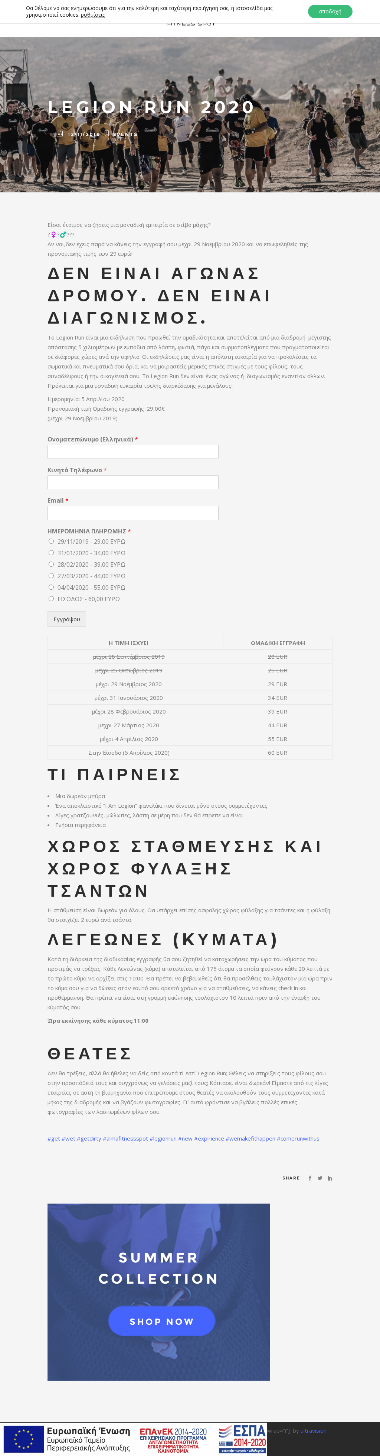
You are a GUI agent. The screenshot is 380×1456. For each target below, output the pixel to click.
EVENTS (125, 134)
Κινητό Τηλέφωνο (77, 470)
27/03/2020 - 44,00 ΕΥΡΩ (91, 576)
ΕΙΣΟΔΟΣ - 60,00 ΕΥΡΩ (89, 599)
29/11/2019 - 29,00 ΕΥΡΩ (91, 541)
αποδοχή (330, 11)
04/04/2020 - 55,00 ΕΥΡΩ (91, 587)
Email (58, 500)
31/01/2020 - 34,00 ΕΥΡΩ (91, 553)
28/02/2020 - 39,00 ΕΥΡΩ (91, 564)
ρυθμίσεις (93, 14)
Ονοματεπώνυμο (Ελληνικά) (93, 439)
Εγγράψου (66, 619)
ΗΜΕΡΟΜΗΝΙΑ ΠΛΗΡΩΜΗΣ (89, 531)
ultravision (314, 1430)
